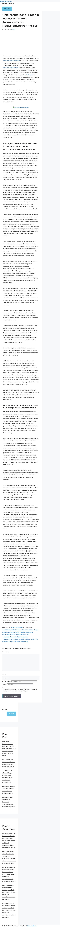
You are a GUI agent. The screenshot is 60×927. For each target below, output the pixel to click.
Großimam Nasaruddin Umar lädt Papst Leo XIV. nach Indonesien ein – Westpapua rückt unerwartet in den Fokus (9, 749)
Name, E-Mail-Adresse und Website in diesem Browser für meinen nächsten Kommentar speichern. (20, 690)
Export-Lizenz (22, 630)
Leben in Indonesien (8, 3)
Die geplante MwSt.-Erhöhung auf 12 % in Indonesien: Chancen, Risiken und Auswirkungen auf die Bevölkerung (8, 892)
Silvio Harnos (6, 885)
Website (4, 684)
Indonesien (9, 632)
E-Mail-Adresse (6, 681)
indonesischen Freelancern (11, 61)
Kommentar (5, 652)
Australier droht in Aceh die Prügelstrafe (16, 637)
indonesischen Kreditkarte (11, 68)
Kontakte (16, 632)
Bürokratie (14, 630)
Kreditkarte (23, 632)
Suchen (4, 709)
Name (4, 674)
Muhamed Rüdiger (7, 867)
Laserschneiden (16, 634)
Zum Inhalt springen (6, 1)
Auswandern (6, 630)
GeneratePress (31, 926)
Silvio (3, 851)
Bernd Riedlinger (7, 903)
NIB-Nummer (30, 75)
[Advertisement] (21, 42)
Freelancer (29, 630)
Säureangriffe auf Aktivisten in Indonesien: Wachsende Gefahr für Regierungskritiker (8, 802)
